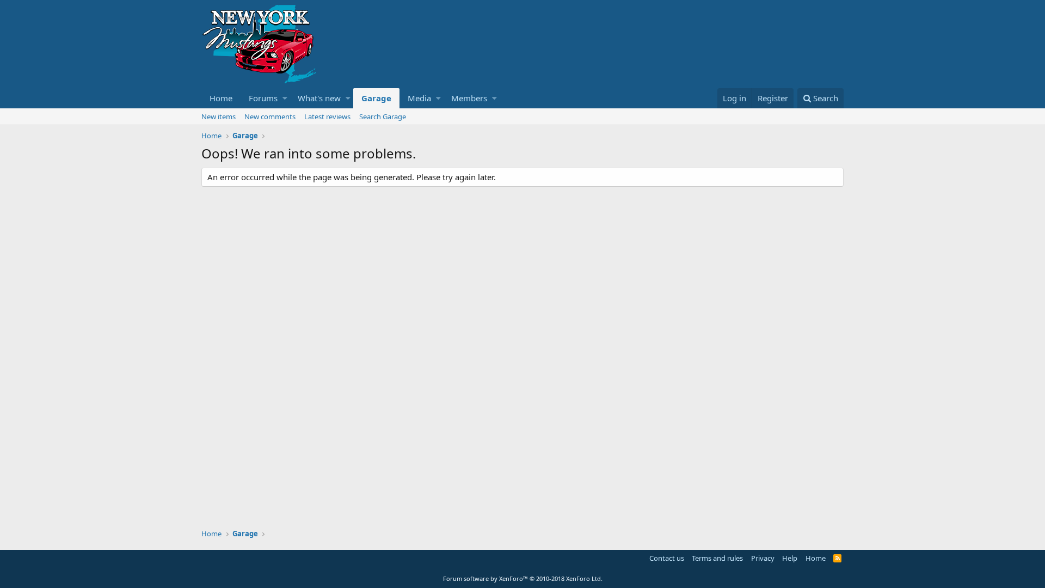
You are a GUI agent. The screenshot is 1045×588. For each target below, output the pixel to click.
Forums (263, 98)
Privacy (762, 558)
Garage (376, 98)
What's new (319, 98)
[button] (285, 98)
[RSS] (837, 558)
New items (218, 116)
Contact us (666, 558)
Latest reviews (327, 116)
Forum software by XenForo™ (523, 578)
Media (419, 98)
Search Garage (382, 116)
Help (789, 558)
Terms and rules (717, 558)
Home (221, 98)
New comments (270, 116)
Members (469, 98)
